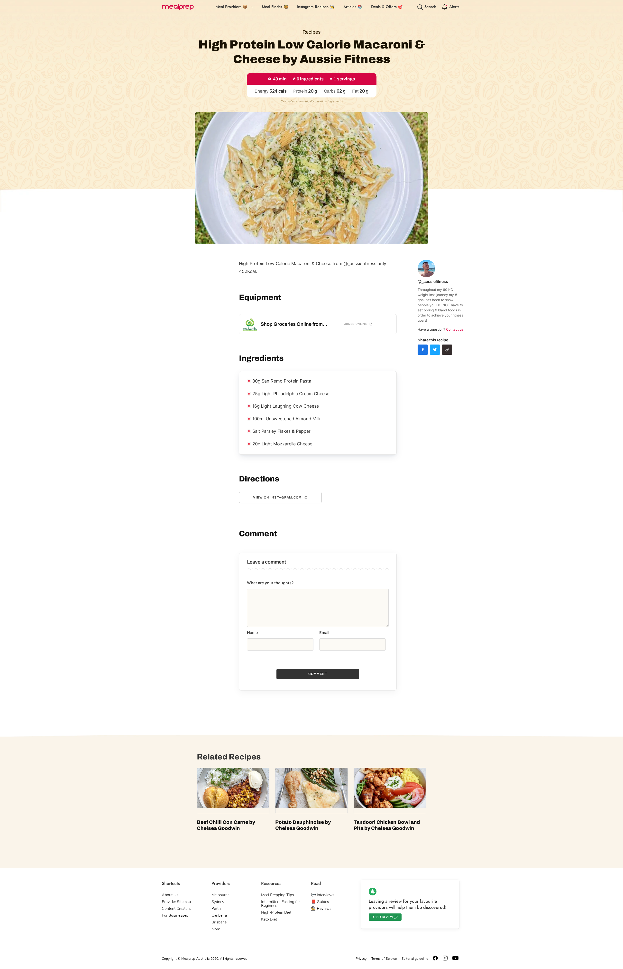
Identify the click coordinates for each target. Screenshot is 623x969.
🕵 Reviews (321, 908)
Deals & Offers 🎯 (387, 7)
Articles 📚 (352, 7)
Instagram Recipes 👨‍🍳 (316, 7)
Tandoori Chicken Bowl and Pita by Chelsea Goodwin (387, 825)
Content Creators (176, 908)
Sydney (217, 901)
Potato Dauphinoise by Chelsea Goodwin (303, 825)
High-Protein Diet (276, 912)
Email (324, 632)
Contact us (454, 329)
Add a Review (383, 917)
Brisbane (219, 922)
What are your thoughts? (270, 583)
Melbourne (220, 895)
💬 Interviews (322, 895)
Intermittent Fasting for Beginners (280, 903)
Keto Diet (269, 919)
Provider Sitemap (176, 901)
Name (252, 632)
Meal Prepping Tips (277, 895)
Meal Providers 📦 (231, 7)
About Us (170, 895)
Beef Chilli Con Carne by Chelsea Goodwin (226, 825)
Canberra (219, 915)
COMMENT (317, 674)
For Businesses (175, 915)
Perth (216, 908)
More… (217, 929)
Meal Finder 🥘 (275, 7)
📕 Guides (320, 901)
